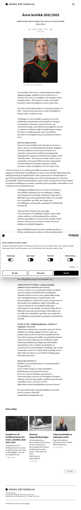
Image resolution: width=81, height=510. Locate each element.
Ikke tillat (15, 273)
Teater (51, 29)
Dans (29, 29)
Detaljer (72, 267)
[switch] (30, 259)
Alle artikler (69, 471)
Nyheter (40, 29)
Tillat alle (66, 273)
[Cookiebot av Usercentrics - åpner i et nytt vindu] (70, 235)
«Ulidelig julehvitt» (38, 324)
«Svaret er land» (24, 95)
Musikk (34, 29)
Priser (46, 29)
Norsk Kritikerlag (21, 4)
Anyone (27, 503)
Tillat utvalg (40, 273)
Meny (73, 4)
